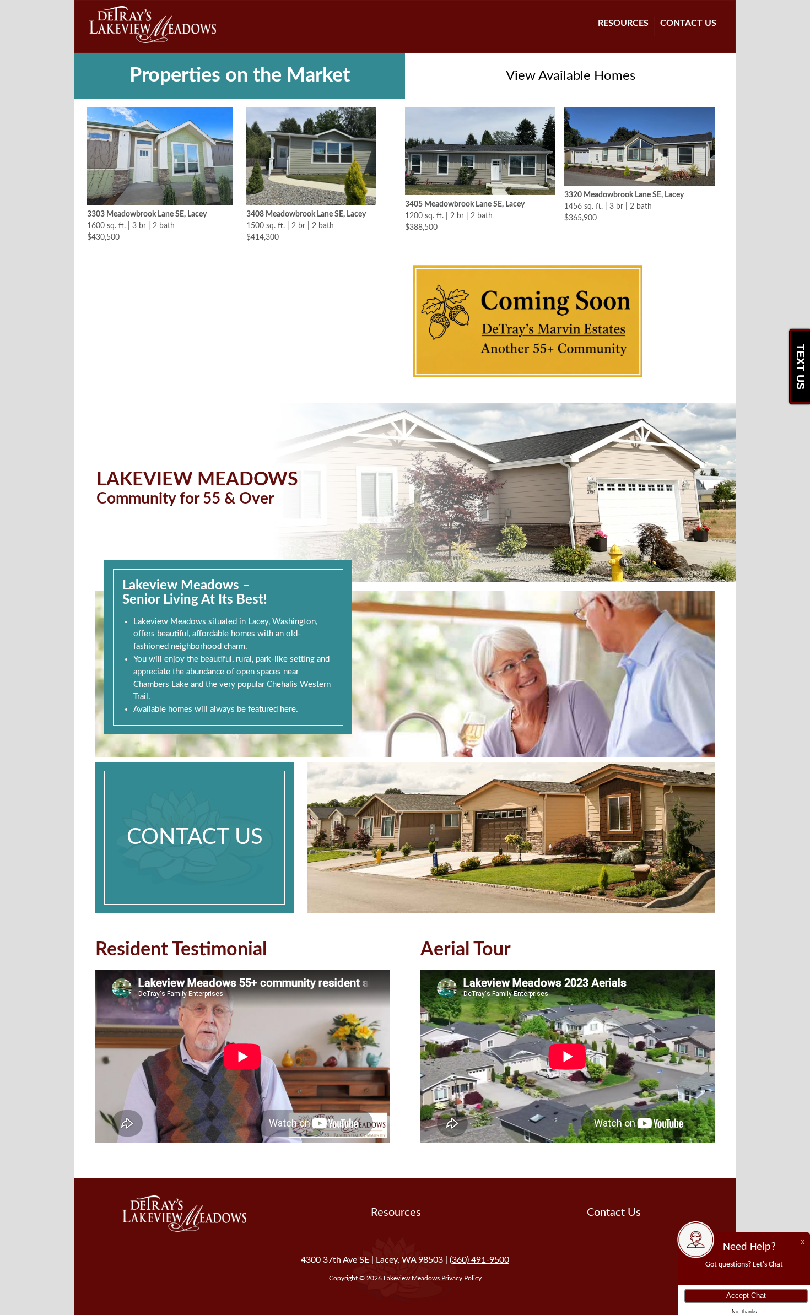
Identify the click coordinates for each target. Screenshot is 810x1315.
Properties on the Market (239, 75)
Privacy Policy (461, 1278)
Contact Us (688, 23)
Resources (623, 23)
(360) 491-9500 (479, 1260)
